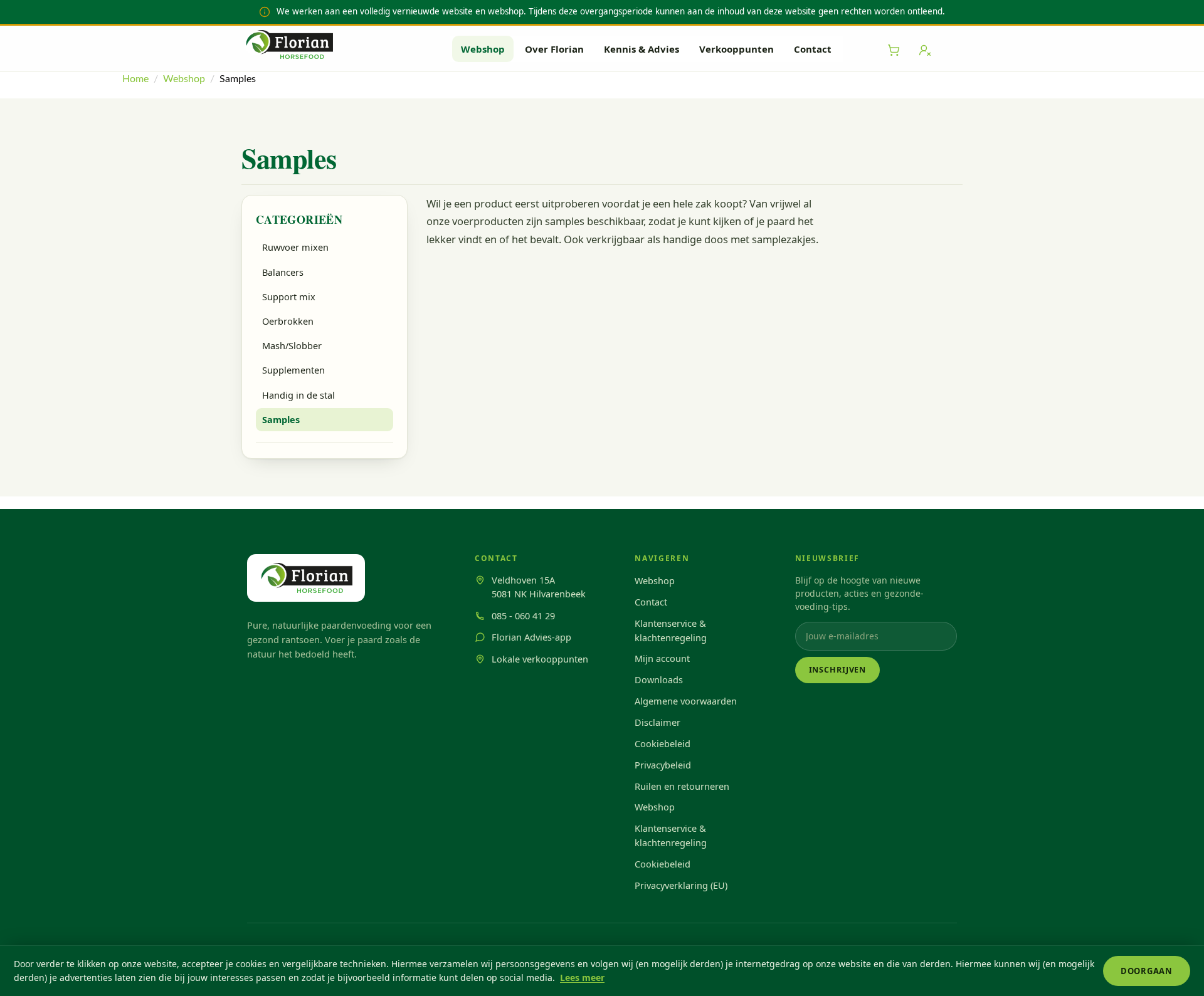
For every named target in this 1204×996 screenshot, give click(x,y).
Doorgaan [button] (1147, 971)
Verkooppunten (736, 49)
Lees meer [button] (582, 977)
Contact (813, 49)
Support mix (288, 296)
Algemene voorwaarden (686, 701)
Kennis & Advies (641, 49)
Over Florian (554, 49)
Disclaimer (657, 722)
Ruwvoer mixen (295, 247)
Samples (281, 419)
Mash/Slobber (292, 345)
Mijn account (662, 658)
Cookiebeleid (662, 743)
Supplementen (293, 370)
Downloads (659, 679)
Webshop (483, 49)
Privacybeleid (663, 764)
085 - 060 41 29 (523, 615)
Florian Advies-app (531, 637)
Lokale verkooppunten (540, 659)
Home (135, 79)
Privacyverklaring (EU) (681, 885)
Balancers (283, 272)
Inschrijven (838, 669)
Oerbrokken (288, 321)
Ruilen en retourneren (682, 786)
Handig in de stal (298, 395)
